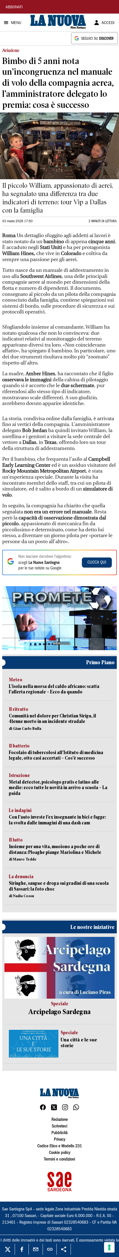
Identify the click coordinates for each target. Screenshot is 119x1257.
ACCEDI (108, 23)
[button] (59, 618)
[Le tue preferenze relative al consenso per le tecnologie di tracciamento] (109, 1247)
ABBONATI (14, 7)
